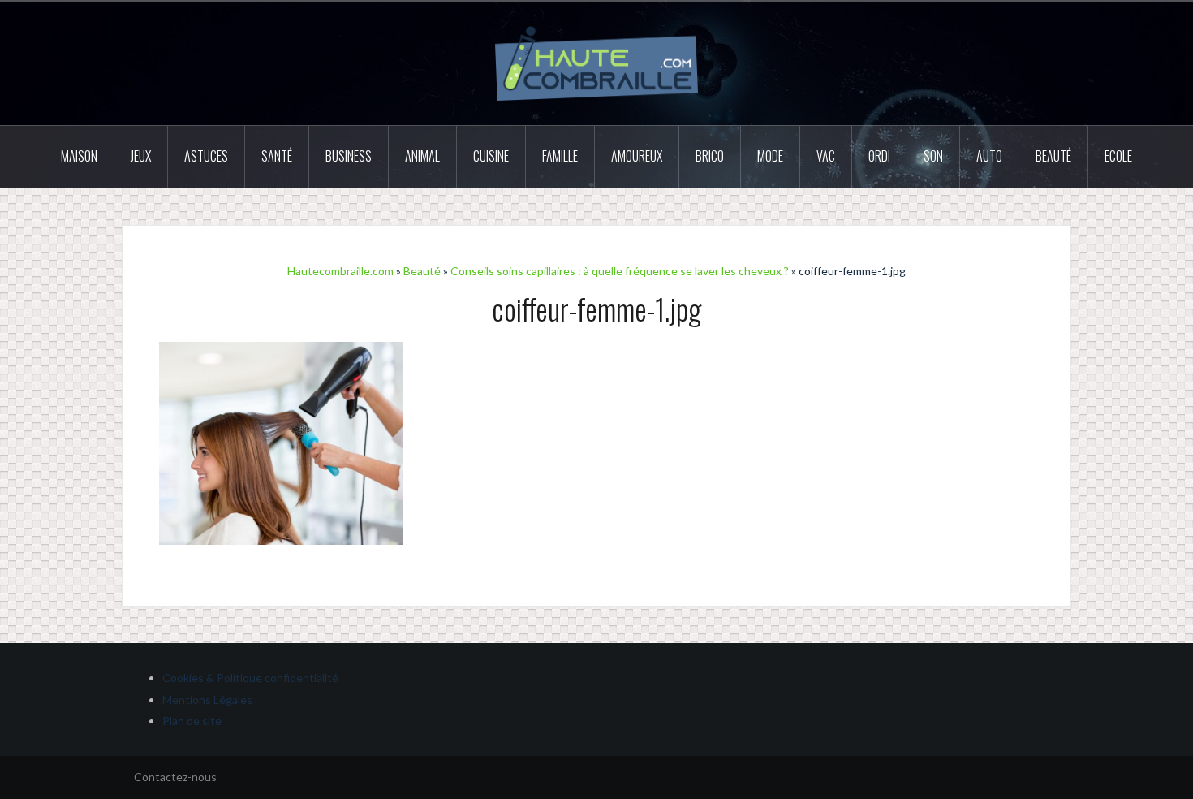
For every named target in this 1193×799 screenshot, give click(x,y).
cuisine (491, 156)
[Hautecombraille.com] (596, 62)
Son (933, 156)
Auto (989, 156)
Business (348, 156)
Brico (710, 156)
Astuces (206, 156)
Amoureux (636, 156)
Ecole (1118, 156)
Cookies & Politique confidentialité (250, 678)
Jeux (141, 156)
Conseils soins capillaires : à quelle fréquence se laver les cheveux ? (619, 271)
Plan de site (192, 721)
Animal (422, 156)
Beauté (1053, 156)
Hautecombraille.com (340, 271)
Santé (276, 156)
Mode (770, 156)
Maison (79, 156)
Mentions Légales (207, 699)
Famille (560, 156)
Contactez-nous (175, 777)
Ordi (879, 156)
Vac (825, 156)
